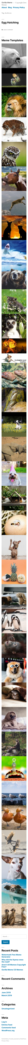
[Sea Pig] (14, 891)
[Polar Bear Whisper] (14, 55)
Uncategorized (8, 1009)
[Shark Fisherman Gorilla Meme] (14, 252)
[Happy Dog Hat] (14, 473)
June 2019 (6, 992)
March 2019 (7, 995)
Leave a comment (8, 29)
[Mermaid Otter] (14, 744)
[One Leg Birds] (14, 817)
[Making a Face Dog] (14, 866)
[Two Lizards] (14, 375)
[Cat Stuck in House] (14, 498)
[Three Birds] (14, 793)
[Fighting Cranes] (14, 842)
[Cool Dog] (14, 670)
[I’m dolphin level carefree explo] (14, 350)
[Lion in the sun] (14, 105)
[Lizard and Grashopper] (14, 400)
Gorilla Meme (7, 2)
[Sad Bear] (14, 277)
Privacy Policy (19, 7)
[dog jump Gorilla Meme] (14, 80)
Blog (10, 7)
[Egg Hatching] (14, 522)
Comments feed (9, 1028)
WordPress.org (8, 1030)
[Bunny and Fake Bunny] (14, 596)
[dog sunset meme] (14, 228)
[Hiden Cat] (14, 694)
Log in (4, 1022)
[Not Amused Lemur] (14, 326)
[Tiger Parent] (14, 129)
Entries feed (7, 1025)
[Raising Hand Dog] (14, 547)
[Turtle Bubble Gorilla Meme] (14, 768)
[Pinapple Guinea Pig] (14, 572)
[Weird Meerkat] (14, 916)
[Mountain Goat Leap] (14, 203)
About (4, 7)
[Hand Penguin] (14, 621)
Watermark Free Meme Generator (11, 956)
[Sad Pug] (14, 719)
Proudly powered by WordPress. (17, 1039)
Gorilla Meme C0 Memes (12, 970)
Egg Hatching (10, 22)
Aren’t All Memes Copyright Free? (14, 966)
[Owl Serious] (14, 154)
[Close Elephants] (14, 449)
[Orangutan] (14, 645)
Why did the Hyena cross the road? (12, 961)
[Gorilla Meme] (14, 424)
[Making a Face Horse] (14, 178)
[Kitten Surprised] (14, 301)
